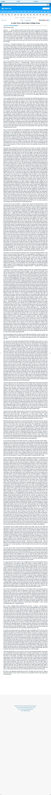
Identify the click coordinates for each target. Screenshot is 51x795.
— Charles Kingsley (13, 25)
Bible (2, 20)
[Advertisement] (25, 686)
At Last (6, 25)
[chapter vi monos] (49, 356)
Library (5, 20)
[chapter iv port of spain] (1, 356)
